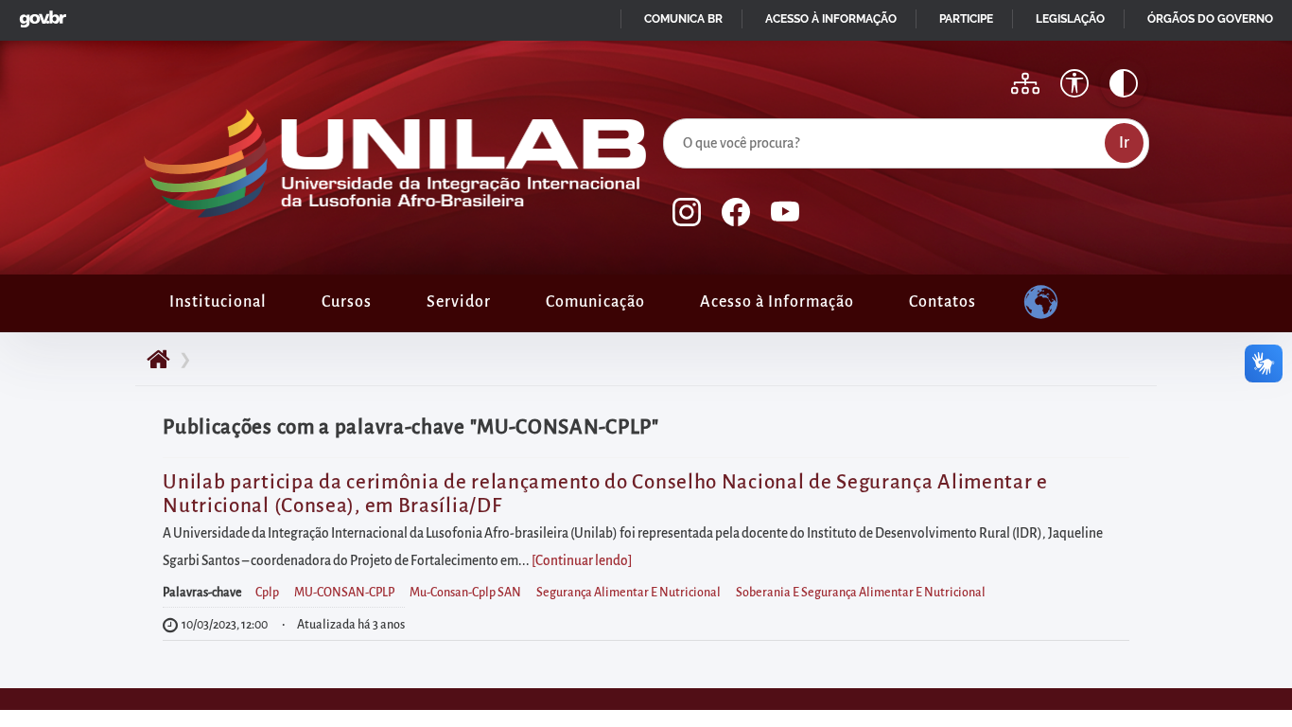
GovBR (39, 13)
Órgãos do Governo (1210, 19)
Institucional (218, 301)
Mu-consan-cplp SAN (465, 592)
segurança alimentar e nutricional (628, 592)
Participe (966, 19)
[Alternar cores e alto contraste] (1123, 83)
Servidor (459, 301)
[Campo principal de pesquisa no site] (667, 114)
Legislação (1070, 19)
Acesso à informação (831, 19)
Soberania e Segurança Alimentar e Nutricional (861, 592)
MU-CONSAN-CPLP (344, 592)
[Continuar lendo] (582, 561)
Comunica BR (683, 19)
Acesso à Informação (777, 301)
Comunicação (595, 301)
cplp (267, 592)
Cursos (347, 301)
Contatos (942, 301)
